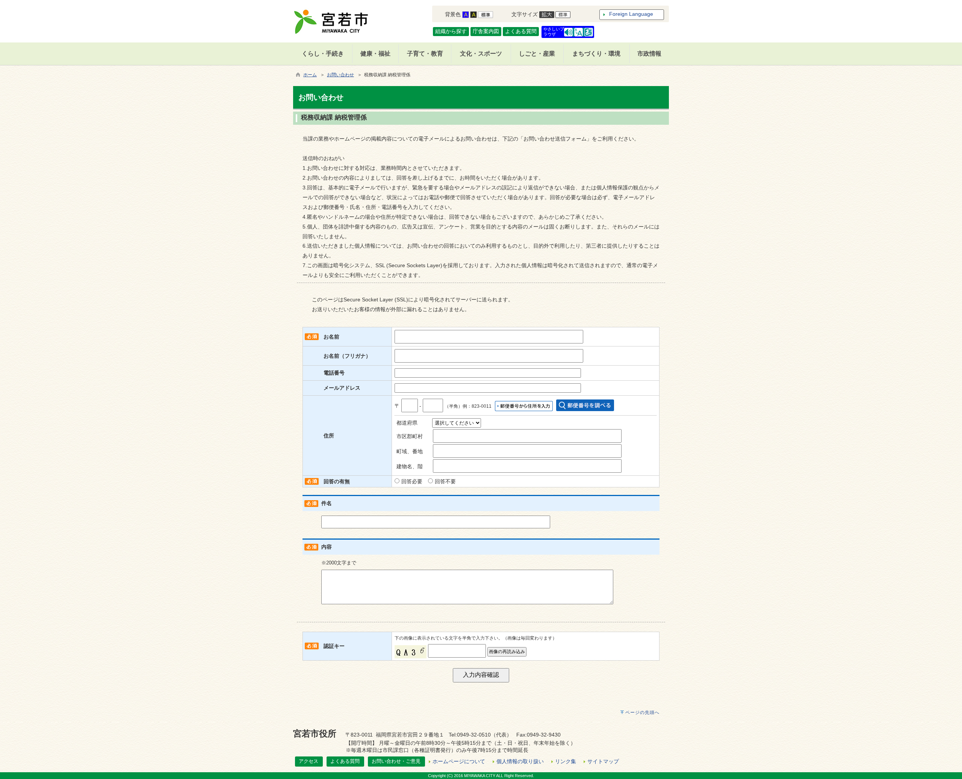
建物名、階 (409, 466)
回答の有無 (337, 481)
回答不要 (445, 481)
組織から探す (451, 31)
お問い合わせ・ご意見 (396, 761)
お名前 (331, 337)
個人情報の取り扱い (520, 761)
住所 (329, 436)
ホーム (310, 74)
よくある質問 (521, 31)
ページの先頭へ (642, 712)
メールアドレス (342, 388)
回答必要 (411, 481)
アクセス (308, 761)
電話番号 (334, 373)
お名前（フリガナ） (347, 356)
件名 (326, 503)
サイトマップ (603, 761)
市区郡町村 (409, 436)
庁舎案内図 (486, 31)
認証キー (334, 646)
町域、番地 (409, 451)
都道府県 (406, 423)
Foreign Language (631, 14)
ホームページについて (459, 761)
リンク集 (565, 761)
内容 (326, 547)
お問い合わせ (340, 74)
